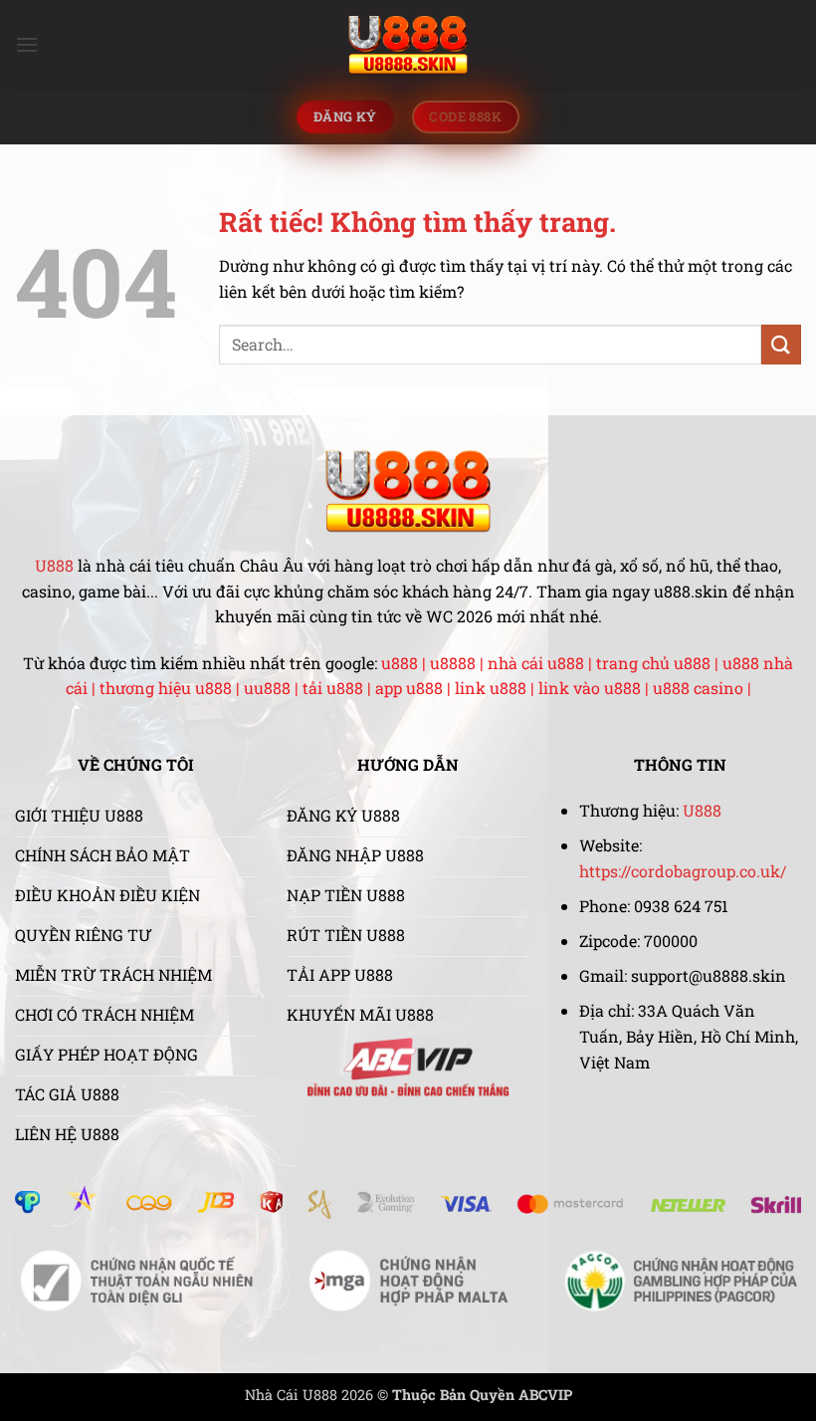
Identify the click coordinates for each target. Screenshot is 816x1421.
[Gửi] (781, 344)
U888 (54, 565)
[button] (27, 44)
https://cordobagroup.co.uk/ (682, 870)
